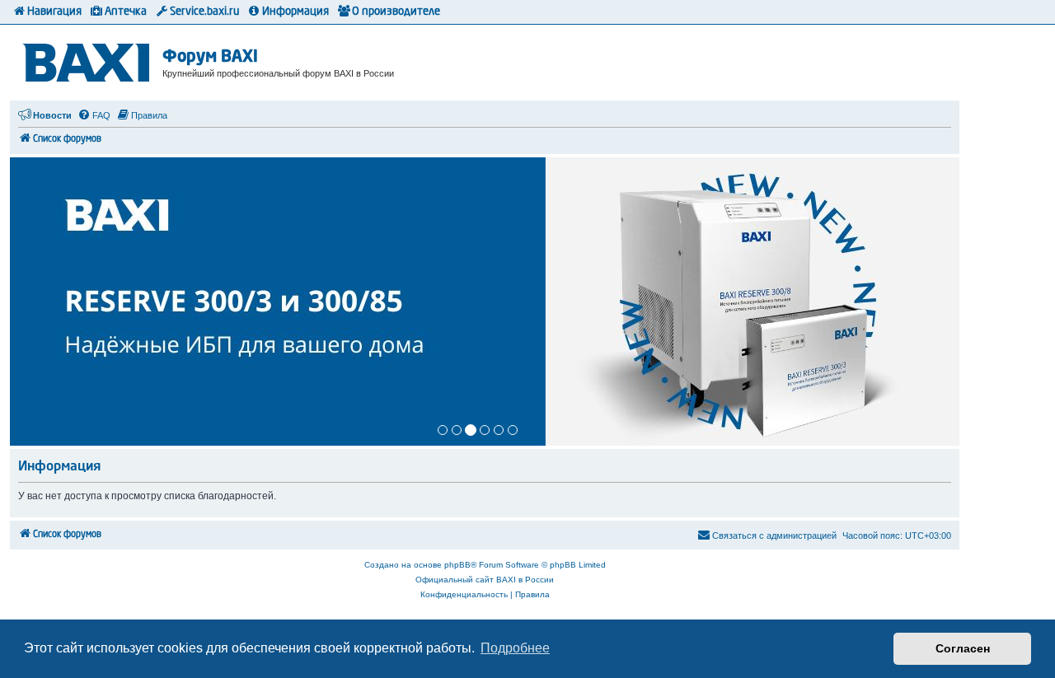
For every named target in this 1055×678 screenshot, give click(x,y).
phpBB (457, 564)
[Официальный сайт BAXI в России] (88, 59)
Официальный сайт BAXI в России (484, 579)
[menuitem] (93, 115)
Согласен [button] (962, 648)
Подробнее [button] (515, 648)
